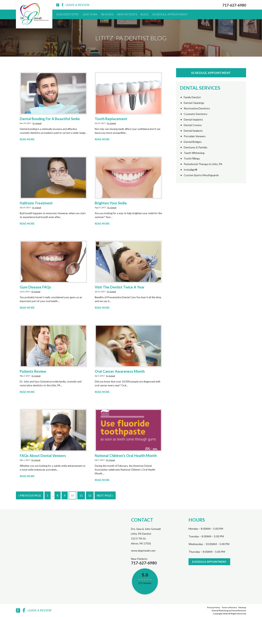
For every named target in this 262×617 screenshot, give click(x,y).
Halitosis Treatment (36, 203)
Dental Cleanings (194, 102)
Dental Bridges (193, 141)
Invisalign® (190, 169)
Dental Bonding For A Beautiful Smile (50, 119)
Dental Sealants (193, 130)
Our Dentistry (67, 14)
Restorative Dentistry (197, 108)
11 (81, 495)
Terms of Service (229, 607)
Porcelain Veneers (195, 136)
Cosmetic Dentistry (195, 114)
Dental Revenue (238, 610)
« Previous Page (29, 495)
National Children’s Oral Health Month (126, 455)
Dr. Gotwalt (37, 123)
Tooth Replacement (111, 119)
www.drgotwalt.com (143, 550)
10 (72, 495)
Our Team (90, 14)
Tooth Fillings (192, 158)
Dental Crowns (193, 125)
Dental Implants (193, 119)
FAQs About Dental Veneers (43, 455)
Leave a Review (77, 5)
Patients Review (33, 371)
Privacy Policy (213, 607)
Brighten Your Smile (111, 203)
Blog (144, 14)
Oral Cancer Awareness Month (120, 371)
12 (89, 495)
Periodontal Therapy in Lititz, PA (203, 164)
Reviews (107, 14)
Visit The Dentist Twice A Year (119, 287)
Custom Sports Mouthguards (201, 175)
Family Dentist (192, 97)
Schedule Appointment (170, 14)
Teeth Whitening (194, 152)
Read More (27, 139)
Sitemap (242, 607)
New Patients (127, 14)
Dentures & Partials (195, 147)
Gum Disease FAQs (35, 287)
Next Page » (105, 495)
